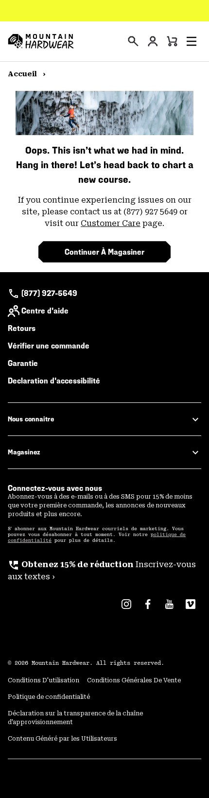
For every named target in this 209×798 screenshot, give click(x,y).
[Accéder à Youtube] (169, 609)
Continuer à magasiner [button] (104, 252)
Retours (21, 328)
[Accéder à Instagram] (126, 609)
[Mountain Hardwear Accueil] (41, 41)
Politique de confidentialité (49, 697)
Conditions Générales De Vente (134, 680)
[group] (104, 571)
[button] (191, 41)
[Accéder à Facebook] (147, 609)
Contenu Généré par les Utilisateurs (62, 738)
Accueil (23, 74)
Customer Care (110, 223)
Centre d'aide (45, 310)
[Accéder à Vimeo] (190, 609)
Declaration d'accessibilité (54, 380)
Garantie (23, 363)
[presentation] (133, 41)
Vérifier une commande (48, 345)
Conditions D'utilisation (43, 680)
